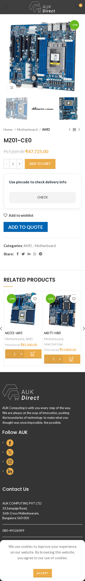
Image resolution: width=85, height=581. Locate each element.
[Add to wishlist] (35, 299)
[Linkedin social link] (29, 254)
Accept (43, 573)
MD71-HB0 (52, 333)
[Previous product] (69, 129)
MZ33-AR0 (13, 333)
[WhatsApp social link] (35, 254)
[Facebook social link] (17, 254)
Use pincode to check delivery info (37, 182)
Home (8, 129)
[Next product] (79, 129)
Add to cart (40, 164)
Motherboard (27, 129)
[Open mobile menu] (6, 7)
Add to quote (25, 227)
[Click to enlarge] (12, 87)
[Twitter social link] (23, 254)
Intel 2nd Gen (53, 344)
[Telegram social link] (41, 254)
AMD (46, 129)
